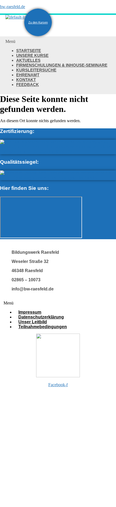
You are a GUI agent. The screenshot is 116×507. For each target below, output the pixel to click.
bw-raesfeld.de (12, 6)
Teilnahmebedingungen (42, 326)
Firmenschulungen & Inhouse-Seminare (61, 65)
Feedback (27, 84)
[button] (58, 41)
